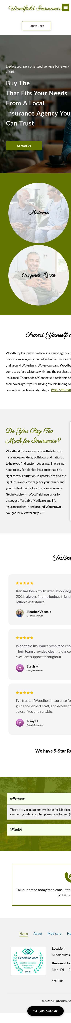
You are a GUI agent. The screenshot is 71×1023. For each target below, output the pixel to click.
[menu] (65, 7)
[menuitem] (24, 933)
